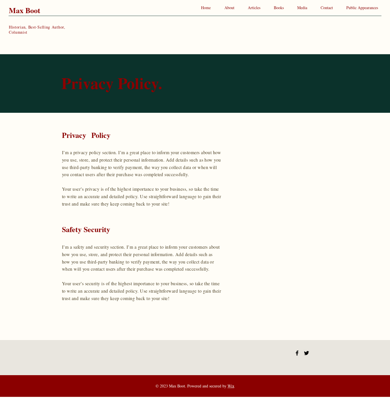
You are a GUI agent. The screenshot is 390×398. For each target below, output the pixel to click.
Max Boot (24, 10)
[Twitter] (306, 353)
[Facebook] (297, 353)
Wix (231, 386)
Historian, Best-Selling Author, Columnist (37, 29)
